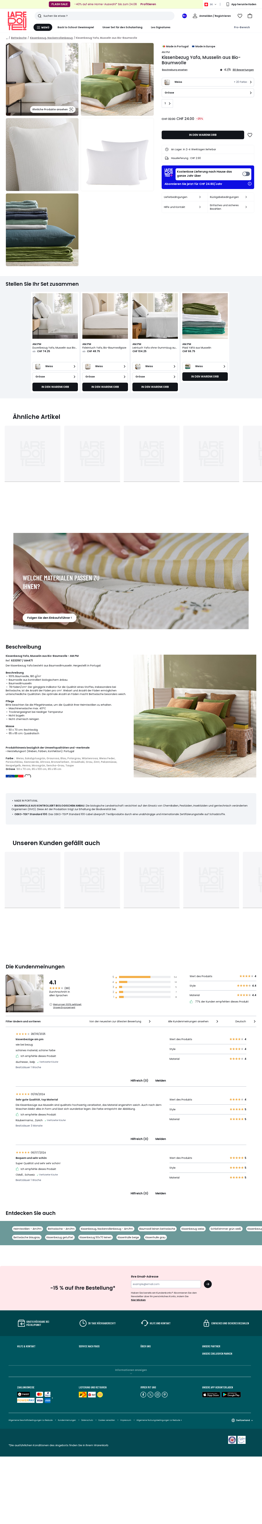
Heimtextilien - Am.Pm (28, 1229)
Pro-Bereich (242, 27)
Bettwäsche (19, 38)
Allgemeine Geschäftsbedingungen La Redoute (31, 1420)
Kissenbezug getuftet (60, 1237)
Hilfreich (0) (139, 1081)
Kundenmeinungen (67, 1420)
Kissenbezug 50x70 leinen (95, 1237)
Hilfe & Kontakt (26, 1346)
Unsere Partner (211, 1346)
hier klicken (138, 1300)
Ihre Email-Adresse (144, 1276)
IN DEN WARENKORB (203, 135)
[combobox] (120, 1021)
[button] (250, 16)
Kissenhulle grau (155, 1237)
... (7, 38)
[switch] (213, 174)
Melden (160, 1081)
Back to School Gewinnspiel (76, 27)
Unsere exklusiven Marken (217, 1353)
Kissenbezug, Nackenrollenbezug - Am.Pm (107, 1229)
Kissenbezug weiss (193, 1229)
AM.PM (166, 52)
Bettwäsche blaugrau (27, 1237)
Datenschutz (87, 1420)
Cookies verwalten (106, 1420)
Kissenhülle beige (128, 1237)
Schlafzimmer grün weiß (226, 1229)
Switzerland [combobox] (243, 1420)
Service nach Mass (89, 1346)
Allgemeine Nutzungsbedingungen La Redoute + (159, 1420)
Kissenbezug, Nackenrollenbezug (51, 38)
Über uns (145, 1346)
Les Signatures (160, 27)
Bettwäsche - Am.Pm (61, 1229)
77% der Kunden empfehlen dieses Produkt (221, 1002)
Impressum (125, 1420)
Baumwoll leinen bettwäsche (157, 1229)
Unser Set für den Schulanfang (122, 27)
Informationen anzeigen (131, 1370)
